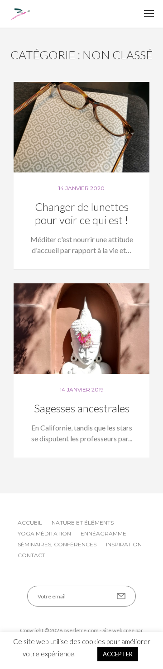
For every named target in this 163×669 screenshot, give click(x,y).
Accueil (30, 522)
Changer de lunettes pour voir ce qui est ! (82, 213)
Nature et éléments (83, 522)
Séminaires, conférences (57, 544)
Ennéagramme (103, 533)
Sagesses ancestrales (81, 408)
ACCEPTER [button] (118, 654)
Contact (31, 555)
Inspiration (124, 544)
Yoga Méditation (44, 533)
